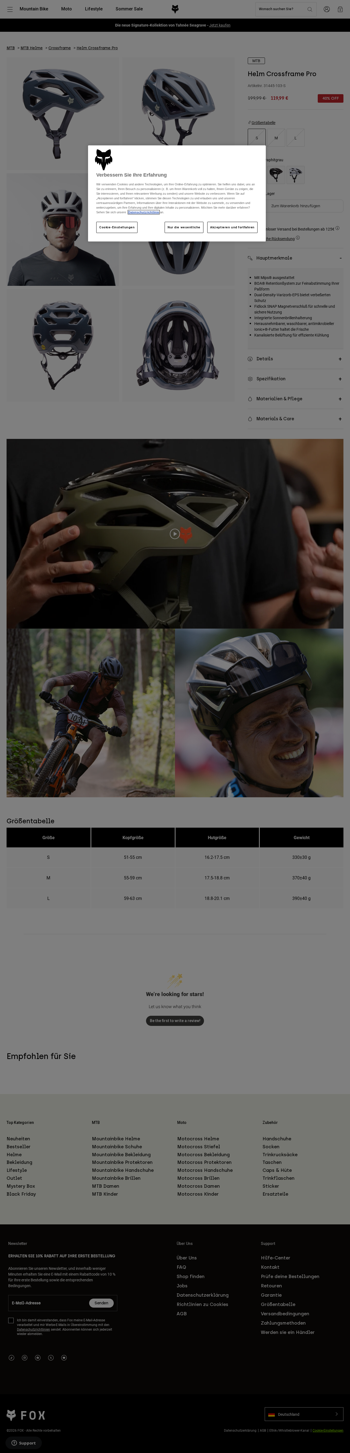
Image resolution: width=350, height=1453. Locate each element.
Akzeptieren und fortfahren (232, 227)
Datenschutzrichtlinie (143, 212)
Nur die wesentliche (184, 227)
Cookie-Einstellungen (117, 227)
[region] (177, 193)
